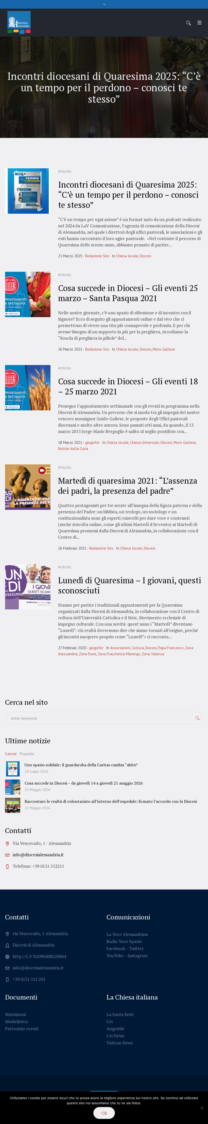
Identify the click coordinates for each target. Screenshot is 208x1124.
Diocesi (145, 255)
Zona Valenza (153, 653)
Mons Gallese (164, 349)
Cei (110, 1021)
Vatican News (120, 1043)
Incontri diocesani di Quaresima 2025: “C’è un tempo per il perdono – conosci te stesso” (128, 194)
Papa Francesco (171, 647)
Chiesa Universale (144, 442)
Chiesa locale (127, 255)
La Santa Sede (120, 1014)
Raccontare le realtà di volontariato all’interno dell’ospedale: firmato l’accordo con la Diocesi (111, 801)
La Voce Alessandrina (127, 934)
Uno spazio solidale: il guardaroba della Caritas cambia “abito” (81, 765)
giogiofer (92, 442)
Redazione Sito (97, 255)
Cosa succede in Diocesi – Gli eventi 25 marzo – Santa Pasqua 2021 (128, 293)
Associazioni (120, 647)
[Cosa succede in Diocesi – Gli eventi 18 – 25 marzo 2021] (27, 387)
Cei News (115, 1036)
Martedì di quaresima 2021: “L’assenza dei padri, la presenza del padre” (127, 485)
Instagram (138, 955)
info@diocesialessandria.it (38, 855)
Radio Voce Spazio (124, 941)
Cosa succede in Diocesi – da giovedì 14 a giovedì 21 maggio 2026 (84, 783)
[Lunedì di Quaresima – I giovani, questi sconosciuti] (27, 586)
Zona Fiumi (87, 653)
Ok (104, 1113)
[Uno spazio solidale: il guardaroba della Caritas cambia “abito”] (12, 768)
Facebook (116, 948)
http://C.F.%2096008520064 (39, 956)
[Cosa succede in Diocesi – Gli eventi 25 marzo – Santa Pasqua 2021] (27, 294)
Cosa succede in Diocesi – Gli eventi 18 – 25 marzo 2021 (128, 386)
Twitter (136, 948)
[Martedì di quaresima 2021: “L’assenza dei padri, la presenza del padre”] (27, 487)
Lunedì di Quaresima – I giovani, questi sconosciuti (129, 585)
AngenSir (115, 1028)
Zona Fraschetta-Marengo (119, 653)
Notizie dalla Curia (73, 448)
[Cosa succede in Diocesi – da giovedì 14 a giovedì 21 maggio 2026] (12, 786)
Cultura (138, 647)
